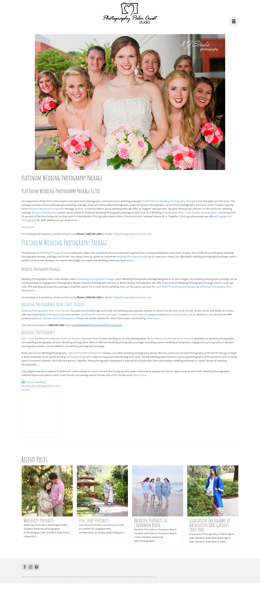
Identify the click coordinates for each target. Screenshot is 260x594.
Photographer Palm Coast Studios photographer (190, 212)
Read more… (29, 227)
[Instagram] (30, 567)
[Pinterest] (36, 567)
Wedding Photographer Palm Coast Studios (53, 304)
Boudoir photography (176, 314)
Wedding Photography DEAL (216, 286)
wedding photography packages (99, 314)
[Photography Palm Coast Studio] (130, 13)
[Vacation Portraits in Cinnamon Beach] (157, 490)
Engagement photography (133, 314)
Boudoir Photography (44, 212)
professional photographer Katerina (173, 338)
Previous (25, 507)
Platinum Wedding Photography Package (64, 242)
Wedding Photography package (134, 256)
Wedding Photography (52, 252)
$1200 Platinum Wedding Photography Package (169, 201)
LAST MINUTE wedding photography (176, 286)
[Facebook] (24, 567)
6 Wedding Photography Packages (95, 279)
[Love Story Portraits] (102, 490)
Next (235, 507)
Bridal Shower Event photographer (55, 318)
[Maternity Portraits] (47, 490)
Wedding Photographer (38, 332)
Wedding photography (58, 314)
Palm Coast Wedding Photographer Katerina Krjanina (52, 338)
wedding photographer (79, 356)
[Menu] (233, 21)
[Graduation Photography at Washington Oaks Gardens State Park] (212, 490)
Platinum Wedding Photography (46, 208)
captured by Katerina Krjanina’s (85, 353)
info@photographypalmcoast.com (132, 234)
